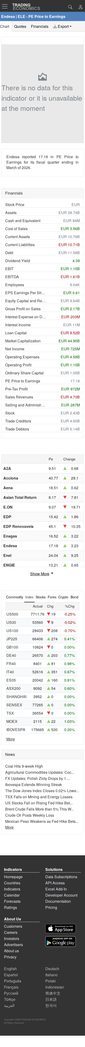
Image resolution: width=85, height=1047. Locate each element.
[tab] (62, 26)
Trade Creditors (18, 421)
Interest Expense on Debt (25, 316)
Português (12, 981)
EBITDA (12, 276)
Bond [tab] (74, 597)
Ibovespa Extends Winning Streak (33, 784)
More (10, 739)
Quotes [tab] (20, 26)
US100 (12, 630)
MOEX (11, 721)
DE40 (11, 655)
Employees (14, 284)
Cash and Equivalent (22, 220)
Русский (11, 993)
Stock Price (14, 204)
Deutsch (52, 968)
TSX (10, 713)
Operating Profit (18, 365)
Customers (13, 926)
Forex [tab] (52, 597)
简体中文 (52, 993)
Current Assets (17, 236)
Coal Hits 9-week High (24, 766)
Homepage (13, 876)
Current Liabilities (20, 244)
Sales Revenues (19, 397)
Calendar (12, 895)
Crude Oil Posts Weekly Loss (29, 815)
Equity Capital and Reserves (25, 300)
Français (11, 987)
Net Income (14, 349)
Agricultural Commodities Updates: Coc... (39, 772)
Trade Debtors (17, 429)
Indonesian (54, 987)
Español (11, 974)
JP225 (11, 638)
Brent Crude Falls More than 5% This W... (39, 809)
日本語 (51, 999)
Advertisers (13, 944)
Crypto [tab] (63, 597)
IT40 (10, 672)
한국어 (51, 1005)
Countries (12, 883)
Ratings (10, 907)
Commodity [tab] (14, 597)
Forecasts (12, 901)
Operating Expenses (22, 357)
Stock (10, 413)
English (10, 968)
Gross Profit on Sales (23, 308)
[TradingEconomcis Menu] (6, 6)
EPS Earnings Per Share (25, 292)
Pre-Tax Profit (16, 389)
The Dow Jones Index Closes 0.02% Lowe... (42, 790)
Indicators (12, 889)
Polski (50, 981)
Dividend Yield (17, 260)
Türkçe (9, 999)
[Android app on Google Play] (60, 941)
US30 (11, 622)
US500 (12, 614)
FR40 (11, 663)
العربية (9, 1005)
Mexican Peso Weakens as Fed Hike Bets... (41, 821)
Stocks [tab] (41, 597)
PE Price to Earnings (22, 381)
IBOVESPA (15, 729)
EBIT (9, 268)
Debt (9, 252)
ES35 (11, 680)
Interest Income (18, 324)
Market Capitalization (23, 340)
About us (11, 950)
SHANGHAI (16, 696)
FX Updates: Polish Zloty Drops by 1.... (37, 778)
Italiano (51, 974)
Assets (11, 212)
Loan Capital (16, 332)
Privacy (10, 957)
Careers (10, 932)
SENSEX (14, 705)
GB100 (12, 647)
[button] (80, 7)
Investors (11, 938)
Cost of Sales (16, 228)
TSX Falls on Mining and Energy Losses (38, 796)
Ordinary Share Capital (24, 373)
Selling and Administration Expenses (25, 405)
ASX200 (13, 688)
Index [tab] (29, 597)
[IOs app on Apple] (60, 928)
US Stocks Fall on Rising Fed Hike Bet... (39, 803)
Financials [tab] (39, 26)
